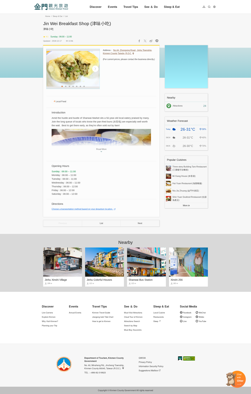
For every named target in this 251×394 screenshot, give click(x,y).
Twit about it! (145, 41)
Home (47, 16)
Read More (101, 149)
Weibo (201, 316)
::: (35, 1)
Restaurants (158, 316)
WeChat (202, 312)
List (66, 16)
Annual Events (75, 312)
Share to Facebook (139, 41)
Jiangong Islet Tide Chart (102, 316)
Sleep (155, 321)
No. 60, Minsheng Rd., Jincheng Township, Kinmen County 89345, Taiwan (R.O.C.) (104, 367)
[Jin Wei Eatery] (73, 69)
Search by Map (130, 325)
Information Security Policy (151, 366)
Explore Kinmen (48, 316)
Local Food (61, 101)
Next (140, 223)
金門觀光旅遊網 (51, 7)
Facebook (187, 312)
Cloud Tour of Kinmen (133, 316)
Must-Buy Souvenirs (133, 329)
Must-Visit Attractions (133, 312)
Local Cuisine (159, 312)
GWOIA (142, 357)
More (185, 205)
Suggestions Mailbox (148, 370)
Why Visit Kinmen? (50, 321)
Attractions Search (132, 321)
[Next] (95, 69)
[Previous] (51, 69)
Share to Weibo (151, 41)
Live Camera (47, 312)
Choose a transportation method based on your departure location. (82, 209)
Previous (63, 223)
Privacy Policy (145, 362)
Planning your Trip (49, 325)
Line (185, 321)
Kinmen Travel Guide (101, 312)
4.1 (47, 37)
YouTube (202, 321)
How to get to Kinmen (101, 321)
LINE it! (156, 41)
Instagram (187, 316)
